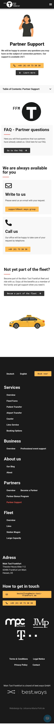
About (9, 472)
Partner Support (27, 44)
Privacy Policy (20, 665)
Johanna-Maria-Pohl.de (34, 708)
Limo (9, 526)
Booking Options (14, 431)
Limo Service (13, 425)
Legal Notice (39, 659)
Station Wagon (13, 532)
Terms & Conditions (18, 659)
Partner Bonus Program (18, 496)
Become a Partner (29, 490)
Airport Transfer (14, 413)
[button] (50, 4)
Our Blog (11, 466)
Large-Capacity (14, 538)
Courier (10, 419)
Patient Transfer (14, 407)
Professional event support (33, 448)
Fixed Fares (12, 401)
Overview (11, 395)
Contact (36, 665)
